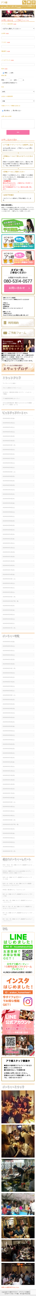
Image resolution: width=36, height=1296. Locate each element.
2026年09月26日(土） (9, 623)
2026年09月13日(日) (9, 552)
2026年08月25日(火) (9, 449)
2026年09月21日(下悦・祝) (11, 601)
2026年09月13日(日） (9, 556)
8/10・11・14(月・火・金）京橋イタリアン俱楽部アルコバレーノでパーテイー (17, 884)
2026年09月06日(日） (9, 521)
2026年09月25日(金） (9, 610)
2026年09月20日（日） (9, 596)
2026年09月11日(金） (9, 538)
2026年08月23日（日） (9, 445)
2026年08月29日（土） (9, 472)
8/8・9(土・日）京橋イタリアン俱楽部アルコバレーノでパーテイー (17, 901)
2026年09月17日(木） (9, 570)
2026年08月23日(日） (9, 436)
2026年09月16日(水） (9, 565)
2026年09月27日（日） (9, 628)
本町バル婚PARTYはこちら (10, 1287)
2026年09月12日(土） (9, 543)
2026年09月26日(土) (9, 614)
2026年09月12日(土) (9, 547)
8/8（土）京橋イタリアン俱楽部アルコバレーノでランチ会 (17, 895)
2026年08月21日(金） (9, 418)
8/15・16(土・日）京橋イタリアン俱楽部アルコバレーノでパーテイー (18, 865)
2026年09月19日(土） (9, 587)
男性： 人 (6, 80)
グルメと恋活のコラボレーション (12, 387)
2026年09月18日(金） (9, 574)
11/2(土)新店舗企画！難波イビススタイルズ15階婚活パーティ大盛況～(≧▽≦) (17, 403)
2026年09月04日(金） (9, 503)
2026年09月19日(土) (9, 583)
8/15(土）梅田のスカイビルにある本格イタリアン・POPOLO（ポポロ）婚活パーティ (17, 872)
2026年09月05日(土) (9, 507)
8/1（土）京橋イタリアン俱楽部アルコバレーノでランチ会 (17, 913)
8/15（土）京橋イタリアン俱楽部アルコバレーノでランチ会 (17, 878)
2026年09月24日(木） (9, 605)
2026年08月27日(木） (9, 458)
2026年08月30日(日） (9, 476)
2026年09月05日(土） (9, 516)
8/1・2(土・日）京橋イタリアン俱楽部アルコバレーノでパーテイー (17, 919)
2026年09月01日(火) (9, 489)
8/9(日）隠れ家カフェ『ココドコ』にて (14, 889)
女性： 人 (19, 80)
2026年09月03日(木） (9, 498)
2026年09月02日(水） (9, 494)
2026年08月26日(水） (9, 454)
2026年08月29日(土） (9, 467)
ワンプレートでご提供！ (10, 383)
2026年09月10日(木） (9, 534)
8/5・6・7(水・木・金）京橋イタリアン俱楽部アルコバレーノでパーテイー (17, 907)
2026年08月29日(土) (9, 463)
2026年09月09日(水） (9, 529)
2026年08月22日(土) (9, 422)
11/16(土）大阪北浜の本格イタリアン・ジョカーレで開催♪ (17, 393)
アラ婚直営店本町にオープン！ (11, 398)
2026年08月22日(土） (9, 427)
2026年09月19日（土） (9, 579)
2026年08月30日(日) (9, 485)
